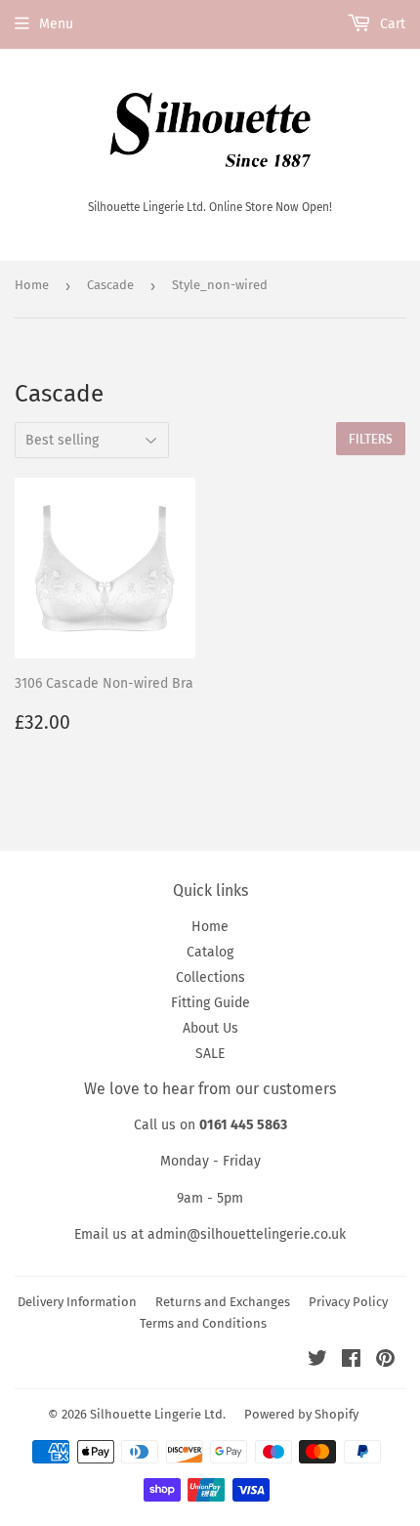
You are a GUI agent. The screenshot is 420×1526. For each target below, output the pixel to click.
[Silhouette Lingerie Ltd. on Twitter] (317, 1361)
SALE (210, 1053)
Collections (210, 977)
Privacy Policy (348, 1301)
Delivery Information (77, 1301)
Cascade (110, 284)
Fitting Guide (210, 1003)
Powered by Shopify (301, 1414)
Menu (56, 24)
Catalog (210, 952)
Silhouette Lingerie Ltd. (158, 1414)
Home (32, 284)
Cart (390, 24)
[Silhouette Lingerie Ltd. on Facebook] (351, 1361)
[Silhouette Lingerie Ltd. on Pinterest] (385, 1361)
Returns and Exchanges (222, 1301)
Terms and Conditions (203, 1323)
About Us (210, 1028)
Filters (371, 439)
